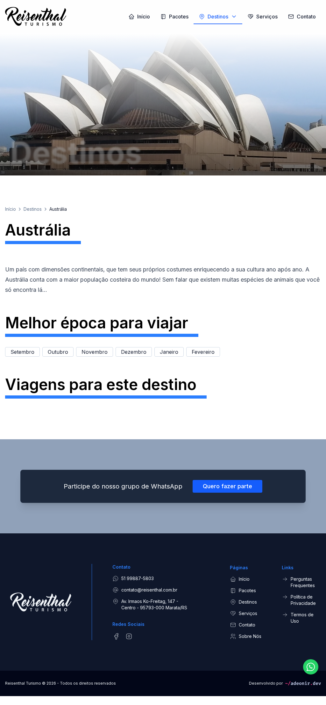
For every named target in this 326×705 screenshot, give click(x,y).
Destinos (33, 209)
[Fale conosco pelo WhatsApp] (310, 666)
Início (10, 209)
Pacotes (247, 590)
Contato (247, 624)
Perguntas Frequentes (303, 582)
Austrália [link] (58, 209)
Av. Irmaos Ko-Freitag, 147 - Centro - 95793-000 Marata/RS (154, 604)
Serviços (248, 613)
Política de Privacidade (303, 600)
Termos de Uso (302, 618)
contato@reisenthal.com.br (149, 589)
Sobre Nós (250, 636)
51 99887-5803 (137, 578)
